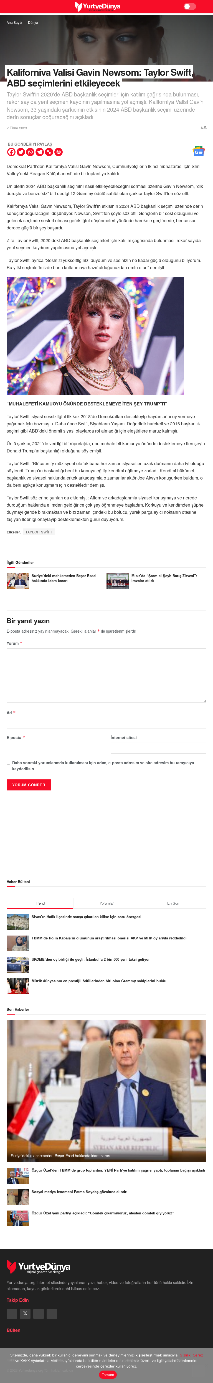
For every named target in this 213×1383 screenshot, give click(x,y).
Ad (11, 712)
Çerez (198, 1355)
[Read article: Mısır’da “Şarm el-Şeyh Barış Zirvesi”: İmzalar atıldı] (117, 581)
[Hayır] (206, 1365)
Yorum (14, 643)
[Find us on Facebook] (12, 1314)
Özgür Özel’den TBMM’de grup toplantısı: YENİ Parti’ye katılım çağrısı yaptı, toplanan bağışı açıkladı (118, 1170)
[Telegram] (40, 152)
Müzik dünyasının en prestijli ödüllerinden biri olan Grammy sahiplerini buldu (99, 980)
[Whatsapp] (30, 152)
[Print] (58, 152)
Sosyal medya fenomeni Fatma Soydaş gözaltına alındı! (79, 1191)
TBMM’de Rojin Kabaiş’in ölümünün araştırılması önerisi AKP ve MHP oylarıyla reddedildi (109, 938)
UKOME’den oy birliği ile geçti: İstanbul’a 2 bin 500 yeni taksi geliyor (91, 959)
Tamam (108, 1374)
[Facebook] (11, 152)
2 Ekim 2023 (17, 127)
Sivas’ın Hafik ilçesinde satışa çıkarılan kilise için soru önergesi (86, 916)
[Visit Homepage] (97, 6)
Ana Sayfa (14, 22)
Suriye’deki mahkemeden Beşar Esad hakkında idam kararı (64, 578)
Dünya (33, 22)
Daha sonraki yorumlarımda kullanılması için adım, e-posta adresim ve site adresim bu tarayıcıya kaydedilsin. (103, 765)
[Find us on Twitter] (25, 1314)
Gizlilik (185, 1355)
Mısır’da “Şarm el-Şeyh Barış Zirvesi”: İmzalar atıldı (164, 578)
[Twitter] (21, 152)
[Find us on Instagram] (38, 1314)
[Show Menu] (9, 6)
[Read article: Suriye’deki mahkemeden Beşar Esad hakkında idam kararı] (18, 581)
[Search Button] (204, 6)
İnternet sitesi (124, 737)
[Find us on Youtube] (52, 1314)
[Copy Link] (49, 152)
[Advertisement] (106, 830)
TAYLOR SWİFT (39, 532)
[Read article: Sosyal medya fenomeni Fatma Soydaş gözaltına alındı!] (18, 1197)
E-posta (16, 737)
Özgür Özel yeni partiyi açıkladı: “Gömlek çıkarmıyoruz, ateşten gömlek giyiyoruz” (103, 1213)
